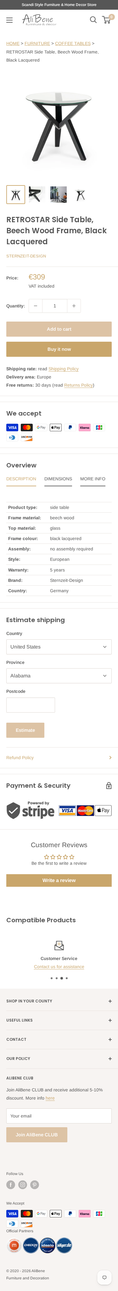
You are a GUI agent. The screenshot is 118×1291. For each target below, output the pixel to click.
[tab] (21, 480)
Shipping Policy (63, 368)
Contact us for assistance (59, 966)
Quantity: (15, 305)
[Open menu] (9, 20)
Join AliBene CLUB (37, 1134)
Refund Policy (20, 757)
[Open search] (93, 19)
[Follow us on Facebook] (10, 1184)
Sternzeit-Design (26, 256)
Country (14, 633)
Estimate (25, 730)
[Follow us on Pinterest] (34, 1184)
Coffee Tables (73, 43)
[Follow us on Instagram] (22, 1184)
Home (13, 43)
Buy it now (59, 349)
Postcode (15, 691)
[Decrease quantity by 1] (35, 305)
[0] (106, 20)
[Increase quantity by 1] (74, 305)
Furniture (37, 43)
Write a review (59, 880)
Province (15, 662)
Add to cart (59, 329)
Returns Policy (78, 385)
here (50, 1098)
